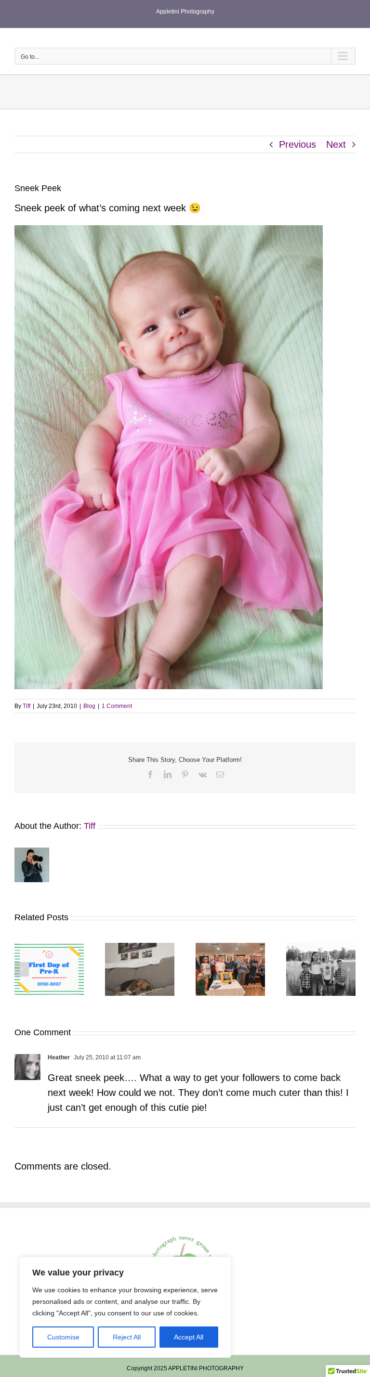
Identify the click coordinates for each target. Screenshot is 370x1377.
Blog (89, 706)
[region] (125, 1307)
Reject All (127, 1337)
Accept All (188, 1337)
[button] (21, 969)
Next (336, 144)
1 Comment (117, 706)
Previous (297, 144)
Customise (63, 1337)
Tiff (26, 706)
